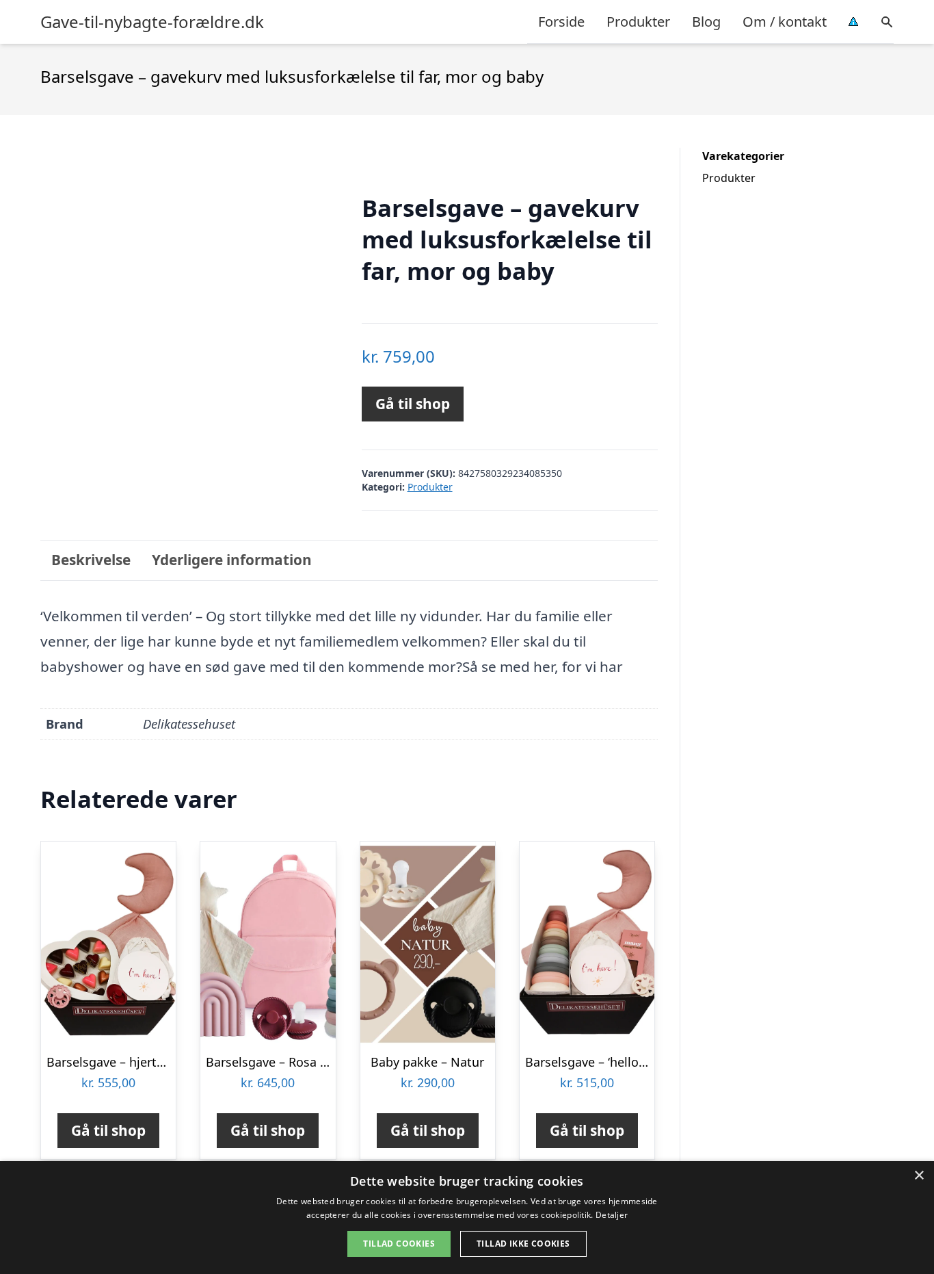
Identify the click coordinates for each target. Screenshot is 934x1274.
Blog (706, 21)
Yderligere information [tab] (232, 559)
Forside (561, 21)
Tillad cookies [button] (399, 1243)
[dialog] (467, 1217)
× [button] (918, 1176)
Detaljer (612, 1215)
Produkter (638, 21)
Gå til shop (412, 403)
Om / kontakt (785, 21)
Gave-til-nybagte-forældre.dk (152, 22)
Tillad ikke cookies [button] (523, 1243)
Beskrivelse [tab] (91, 559)
